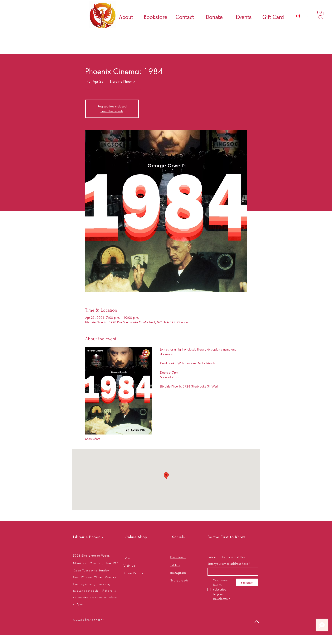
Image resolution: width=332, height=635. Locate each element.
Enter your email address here (229, 563)
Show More (92, 439)
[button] (320, 14)
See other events (111, 111)
